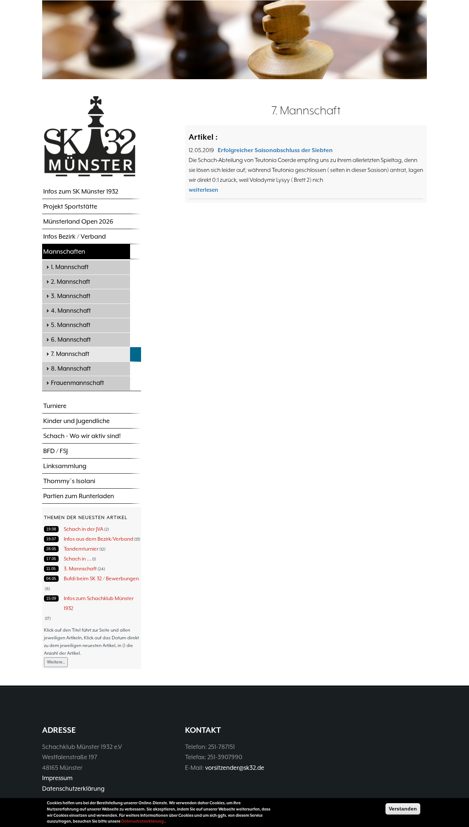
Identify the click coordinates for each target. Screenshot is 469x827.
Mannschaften (64, 251)
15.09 (51, 598)
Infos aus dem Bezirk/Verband (98, 539)
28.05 (51, 549)
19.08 (51, 529)
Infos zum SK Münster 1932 (80, 191)
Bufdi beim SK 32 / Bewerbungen (101, 578)
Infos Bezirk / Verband (74, 236)
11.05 (51, 568)
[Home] (90, 136)
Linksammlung (64, 466)
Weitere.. (56, 662)
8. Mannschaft (71, 368)
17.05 (51, 558)
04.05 (51, 578)
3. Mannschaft (71, 296)
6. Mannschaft (71, 339)
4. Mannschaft (71, 310)
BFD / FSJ (55, 451)
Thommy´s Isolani (69, 481)
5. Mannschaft (71, 324)
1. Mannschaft (70, 267)
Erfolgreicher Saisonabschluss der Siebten (275, 150)
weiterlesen (203, 190)
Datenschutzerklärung (73, 788)
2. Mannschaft (70, 281)
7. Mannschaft (70, 353)
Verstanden (403, 809)
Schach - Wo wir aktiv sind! (82, 436)
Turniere (54, 405)
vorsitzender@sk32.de (234, 767)
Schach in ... (77, 559)
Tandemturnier (81, 549)
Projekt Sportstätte (70, 206)
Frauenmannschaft (77, 382)
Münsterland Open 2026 (78, 221)
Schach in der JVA (83, 529)
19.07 (51, 539)
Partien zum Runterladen (78, 496)
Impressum (57, 778)
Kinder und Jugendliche (76, 420)
